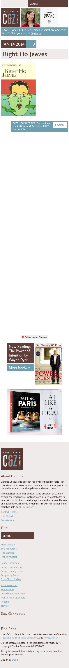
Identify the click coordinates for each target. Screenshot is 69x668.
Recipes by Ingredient (12, 571)
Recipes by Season (10, 575)
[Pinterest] (12, 620)
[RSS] (23, 620)
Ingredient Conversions (13, 593)
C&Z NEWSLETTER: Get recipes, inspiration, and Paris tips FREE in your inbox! (38, 126)
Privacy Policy (51, 637)
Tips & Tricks (7, 589)
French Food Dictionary (13, 597)
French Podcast (9, 556)
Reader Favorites (10, 563)
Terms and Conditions (26, 637)
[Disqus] (34, 187)
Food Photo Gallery (11, 579)
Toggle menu (4, 3)
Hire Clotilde (7, 516)
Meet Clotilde (8, 544)
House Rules (7, 637)
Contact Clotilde (9, 512)
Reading (5, 601)
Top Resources (9, 548)
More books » (19, 367)
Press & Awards (9, 520)
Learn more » (29, 507)
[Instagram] (17, 620)
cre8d (15, 659)
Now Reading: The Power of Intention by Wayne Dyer (20, 353)
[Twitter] (7, 620)
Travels (4, 605)
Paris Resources (9, 585)
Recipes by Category (11, 567)
